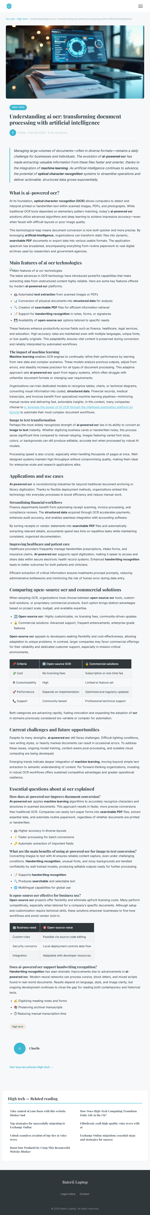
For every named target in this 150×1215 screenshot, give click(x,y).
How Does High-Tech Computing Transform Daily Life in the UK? (108, 1113)
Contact (84, 1193)
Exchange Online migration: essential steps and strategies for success (107, 1137)
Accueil (10, 18)
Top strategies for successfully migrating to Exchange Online (37, 1125)
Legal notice (68, 1193)
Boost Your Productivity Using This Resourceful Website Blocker (40, 1149)
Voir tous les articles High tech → (31, 1067)
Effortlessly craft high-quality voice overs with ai (109, 1125)
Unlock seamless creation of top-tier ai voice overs (38, 1137)
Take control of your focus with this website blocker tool (38, 1113)
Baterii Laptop (75, 1181)
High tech (22, 18)
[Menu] (140, 6)
